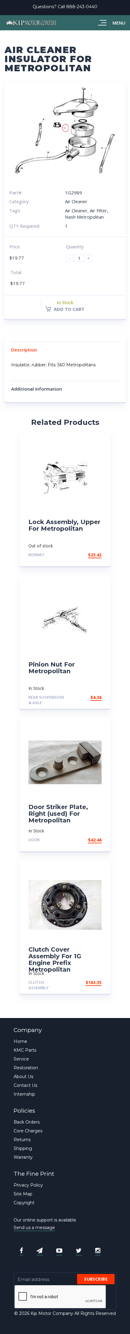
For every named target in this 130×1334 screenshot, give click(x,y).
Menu (118, 23)
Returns (22, 1139)
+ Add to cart (85, 555)
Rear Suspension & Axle (46, 700)
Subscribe (96, 1279)
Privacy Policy (28, 1185)
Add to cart (68, 309)
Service (21, 1059)
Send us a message (34, 1227)
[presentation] (60, 1297)
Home (20, 1041)
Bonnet (36, 554)
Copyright (24, 1202)
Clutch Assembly (38, 985)
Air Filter (98, 210)
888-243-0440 (81, 6)
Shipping (23, 1148)
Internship (24, 1094)
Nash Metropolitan (84, 217)
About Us (23, 1076)
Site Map (23, 1194)
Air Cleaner (76, 201)
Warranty (23, 1157)
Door (34, 839)
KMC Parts (25, 1050)
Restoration (26, 1067)
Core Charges (28, 1131)
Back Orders (27, 1122)
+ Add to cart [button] (85, 697)
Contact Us (25, 1085)
